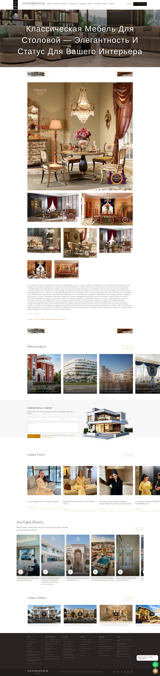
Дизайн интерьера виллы (52, 639)
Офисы (83, 646)
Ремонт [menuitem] (64, 3)
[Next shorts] (141, 529)
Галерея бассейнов (104, 655)
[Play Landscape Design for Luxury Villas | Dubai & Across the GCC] (28, 555)
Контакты (30, 648)
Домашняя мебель (86, 639)
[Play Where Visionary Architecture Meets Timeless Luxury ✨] (78, 555)
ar (130, 3)
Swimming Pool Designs (105, 646)
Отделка (65, 637)
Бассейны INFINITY (104, 651)
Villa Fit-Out (66, 639)
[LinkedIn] (128, 672)
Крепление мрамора (68, 657)
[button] (124, 347)
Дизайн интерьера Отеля (123, 656)
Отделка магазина (68, 646)
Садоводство (102, 642)
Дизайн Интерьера (50, 637)
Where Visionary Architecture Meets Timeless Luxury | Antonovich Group (102, 579)
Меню (29, 637)
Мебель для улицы (86, 642)
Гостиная (83, 653)
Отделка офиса (67, 644)
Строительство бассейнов (106, 648)
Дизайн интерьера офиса (52, 656)
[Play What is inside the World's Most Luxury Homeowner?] (127, 555)
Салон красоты (49, 654)
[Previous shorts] (136, 529)
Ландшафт (102, 637)
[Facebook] (121, 672)
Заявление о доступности (34, 663)
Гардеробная (84, 644)
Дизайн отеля (49, 646)
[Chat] (155, 671)
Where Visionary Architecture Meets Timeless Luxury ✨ (77, 579)
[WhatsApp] (155, 664)
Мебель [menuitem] (90, 3)
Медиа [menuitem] (105, 3)
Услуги (118, 637)
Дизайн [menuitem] (49, 3)
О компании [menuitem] (97, 3)
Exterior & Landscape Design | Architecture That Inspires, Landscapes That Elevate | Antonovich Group (50, 581)
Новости (29, 644)
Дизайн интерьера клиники (52, 658)
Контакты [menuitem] (111, 3)
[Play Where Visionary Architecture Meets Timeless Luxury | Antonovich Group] (103, 555)
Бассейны (101, 644)
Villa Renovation (49, 652)
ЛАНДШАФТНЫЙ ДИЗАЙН (106, 639)
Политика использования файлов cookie (34, 660)
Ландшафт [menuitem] (83, 3)
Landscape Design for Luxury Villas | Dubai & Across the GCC (28, 579)
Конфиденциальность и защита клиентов (33, 655)
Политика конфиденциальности (33, 651)
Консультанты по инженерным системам (69, 649)
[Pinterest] (132, 672)
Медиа (29, 646)
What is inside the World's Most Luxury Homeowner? (126, 579)
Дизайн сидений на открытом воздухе (68, 655)
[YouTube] (114, 672)
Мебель (83, 637)
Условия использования (33, 657)
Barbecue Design (67, 652)
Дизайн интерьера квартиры (53, 642)
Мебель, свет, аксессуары (123, 648)
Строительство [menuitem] (73, 3)
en (128, 3)
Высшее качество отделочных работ (122, 644)
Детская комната (85, 648)
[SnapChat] (125, 672)
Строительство (31, 642)
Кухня (82, 655)
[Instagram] (118, 672)
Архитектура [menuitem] (57, 3)
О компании (30, 639)
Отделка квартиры (68, 642)
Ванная (83, 651)
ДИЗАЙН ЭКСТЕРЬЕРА (51, 644)
